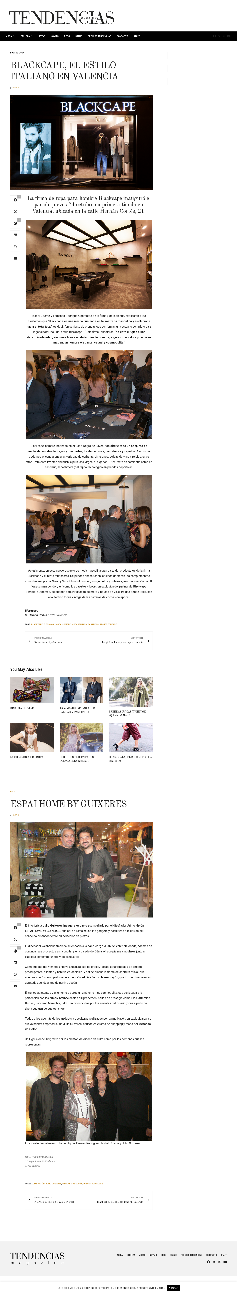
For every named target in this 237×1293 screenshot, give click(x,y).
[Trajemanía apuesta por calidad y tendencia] (82, 690)
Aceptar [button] (173, 1288)
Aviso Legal (156, 1287)
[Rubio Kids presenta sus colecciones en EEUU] (82, 737)
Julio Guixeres (53, 1184)
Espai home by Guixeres (68, 804)
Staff (136, 36)
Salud (78, 36)
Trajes (103, 624)
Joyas (42, 36)
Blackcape (37, 624)
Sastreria (93, 624)
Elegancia (49, 624)
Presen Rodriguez (93, 1184)
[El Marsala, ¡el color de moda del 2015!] (131, 737)
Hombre (14, 53)
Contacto (122, 36)
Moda (9, 36)
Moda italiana (79, 624)
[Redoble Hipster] (32, 690)
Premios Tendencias (99, 36)
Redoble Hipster (22, 708)
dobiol (16, 87)
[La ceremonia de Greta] (32, 737)
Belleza (25, 36)
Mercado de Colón (72, 1184)
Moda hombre (63, 624)
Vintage (112, 624)
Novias (55, 36)
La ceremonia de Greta (26, 757)
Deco (67, 36)
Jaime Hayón (38, 1184)
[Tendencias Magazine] (61, 16)
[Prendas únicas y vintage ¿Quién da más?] (131, 692)
